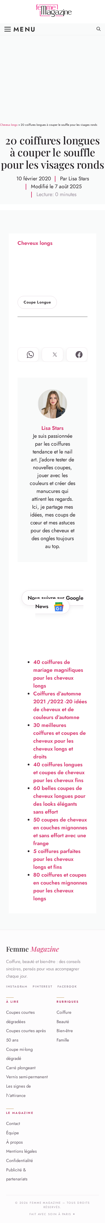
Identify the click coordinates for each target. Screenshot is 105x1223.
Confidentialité (19, 1160)
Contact (13, 1123)
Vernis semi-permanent (27, 1077)
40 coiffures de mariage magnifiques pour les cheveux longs (58, 674)
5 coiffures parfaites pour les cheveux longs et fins (56, 859)
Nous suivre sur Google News (55, 602)
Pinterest (42, 987)
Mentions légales (21, 1151)
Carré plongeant (21, 1068)
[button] (98, 29)
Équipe (12, 1133)
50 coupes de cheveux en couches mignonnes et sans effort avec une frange (60, 831)
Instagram (17, 987)
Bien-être (65, 1030)
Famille (63, 1040)
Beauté (63, 1021)
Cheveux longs (9, 125)
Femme (32, 948)
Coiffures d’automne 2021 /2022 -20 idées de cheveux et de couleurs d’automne (60, 705)
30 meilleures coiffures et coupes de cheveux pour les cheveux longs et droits (59, 740)
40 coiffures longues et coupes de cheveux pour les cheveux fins (59, 772)
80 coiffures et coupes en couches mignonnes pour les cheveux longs (60, 886)
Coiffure (64, 1012)
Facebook (67, 987)
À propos (14, 1142)
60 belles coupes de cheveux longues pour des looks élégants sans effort (59, 800)
